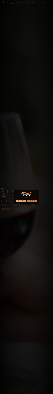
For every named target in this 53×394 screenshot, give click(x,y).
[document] (26, 197)
